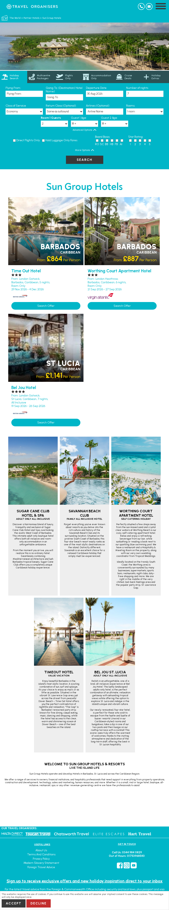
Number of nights (137, 88)
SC (102, 144)
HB (111, 144)
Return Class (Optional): (61, 105)
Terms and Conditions (41, 854)
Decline (39, 903)
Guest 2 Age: (109, 118)
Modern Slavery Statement (41, 863)
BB (106, 144)
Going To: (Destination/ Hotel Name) (64, 89)
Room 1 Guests (51, 118)
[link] (40, 77)
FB (116, 144)
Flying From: (13, 88)
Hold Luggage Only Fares (61, 140)
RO (97, 144)
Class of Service (16, 105)
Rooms (130, 105)
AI (121, 144)
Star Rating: (135, 137)
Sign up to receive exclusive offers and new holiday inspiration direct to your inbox (85, 880)
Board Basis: (102, 137)
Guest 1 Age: (79, 118)
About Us (41, 850)
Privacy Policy (41, 859)
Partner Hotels (31, 17)
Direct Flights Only (28, 140)
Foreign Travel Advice (41, 867)
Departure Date (96, 88)
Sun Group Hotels (51, 17)
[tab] (13, 77)
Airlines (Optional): (98, 105)
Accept (13, 903)
